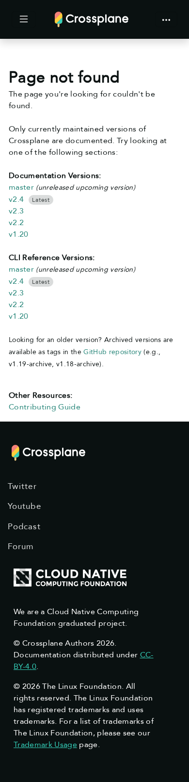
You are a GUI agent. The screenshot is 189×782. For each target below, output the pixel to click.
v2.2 (16, 222)
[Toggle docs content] (24, 19)
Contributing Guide (44, 407)
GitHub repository (112, 352)
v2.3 (16, 211)
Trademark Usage (45, 744)
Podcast (24, 526)
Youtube (24, 506)
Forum (21, 546)
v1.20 (19, 234)
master (21, 187)
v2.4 (16, 199)
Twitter (22, 486)
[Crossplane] (91, 18)
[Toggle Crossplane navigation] (166, 19)
